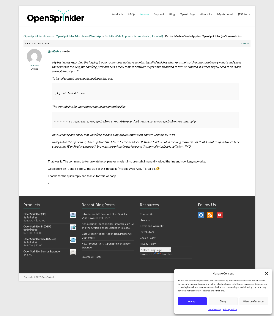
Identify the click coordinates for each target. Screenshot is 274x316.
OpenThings (188, 14)
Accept (192, 301)
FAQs (131, 14)
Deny (223, 301)
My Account (225, 14)
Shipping (145, 219)
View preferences (254, 301)
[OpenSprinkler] (55, 16)
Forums (144, 14)
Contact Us (146, 214)
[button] (266, 273)
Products (117, 14)
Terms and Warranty (151, 225)
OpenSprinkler (32, 36)
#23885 (245, 43)
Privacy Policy (230, 309)
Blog (172, 14)
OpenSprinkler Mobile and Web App (79, 36)
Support (159, 14)
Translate (167, 254)
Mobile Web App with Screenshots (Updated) (134, 36)
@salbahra (54, 51)
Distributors (147, 231)
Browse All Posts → (93, 256)
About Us (206, 14)
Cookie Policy (214, 309)
